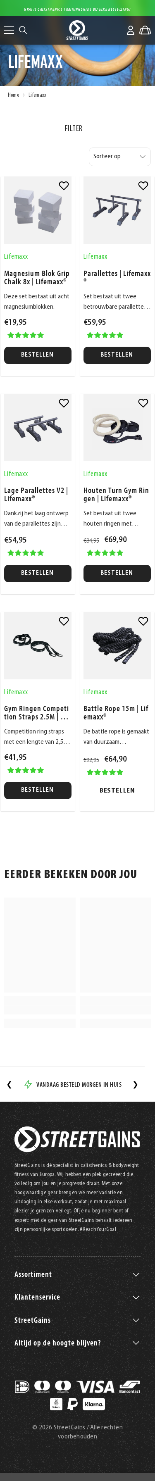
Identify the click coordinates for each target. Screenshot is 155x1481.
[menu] (9, 30)
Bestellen (38, 355)
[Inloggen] (130, 30)
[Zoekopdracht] (23, 30)
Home (13, 95)
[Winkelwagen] (145, 30)
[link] (64, 185)
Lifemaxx (38, 95)
